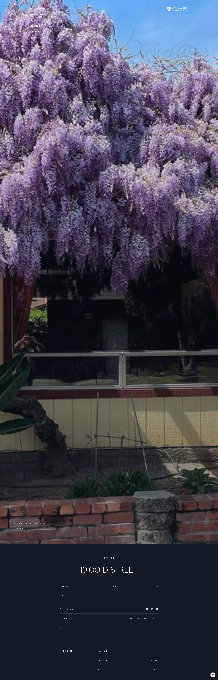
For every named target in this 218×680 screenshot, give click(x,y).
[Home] (177, 9)
